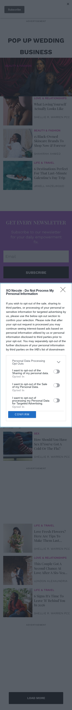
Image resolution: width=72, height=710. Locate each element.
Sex (36, 369)
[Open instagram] (43, 288)
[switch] (56, 372)
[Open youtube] (51, 288)
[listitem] (36, 362)
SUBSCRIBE (36, 272)
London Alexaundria (51, 581)
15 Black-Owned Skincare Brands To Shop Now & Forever (50, 140)
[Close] (64, 291)
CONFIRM (22, 414)
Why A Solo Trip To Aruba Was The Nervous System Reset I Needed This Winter (49, 411)
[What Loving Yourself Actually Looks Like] (17, 110)
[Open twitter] (35, 288)
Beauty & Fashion (18, 65)
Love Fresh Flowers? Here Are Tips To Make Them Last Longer (50, 535)
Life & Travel (44, 162)
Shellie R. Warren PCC (52, 117)
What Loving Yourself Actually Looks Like (50, 106)
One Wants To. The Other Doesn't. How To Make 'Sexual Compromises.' (49, 379)
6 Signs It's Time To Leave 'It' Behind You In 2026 (49, 600)
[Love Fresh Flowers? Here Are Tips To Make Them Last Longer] (17, 537)
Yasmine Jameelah (49, 424)
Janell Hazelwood (49, 186)
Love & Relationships (50, 98)
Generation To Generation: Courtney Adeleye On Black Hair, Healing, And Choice (34, 79)
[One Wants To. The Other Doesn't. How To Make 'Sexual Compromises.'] (17, 381)
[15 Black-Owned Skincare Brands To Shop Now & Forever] (17, 142)
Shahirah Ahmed (47, 153)
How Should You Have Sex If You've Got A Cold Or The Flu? (50, 443)
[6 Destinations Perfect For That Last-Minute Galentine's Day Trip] (17, 174)
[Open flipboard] (59, 288)
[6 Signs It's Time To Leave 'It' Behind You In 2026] (17, 602)
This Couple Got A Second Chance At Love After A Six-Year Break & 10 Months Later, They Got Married (50, 568)
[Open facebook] (28, 288)
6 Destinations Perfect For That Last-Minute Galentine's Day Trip (51, 173)
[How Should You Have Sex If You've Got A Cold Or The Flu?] (17, 445)
